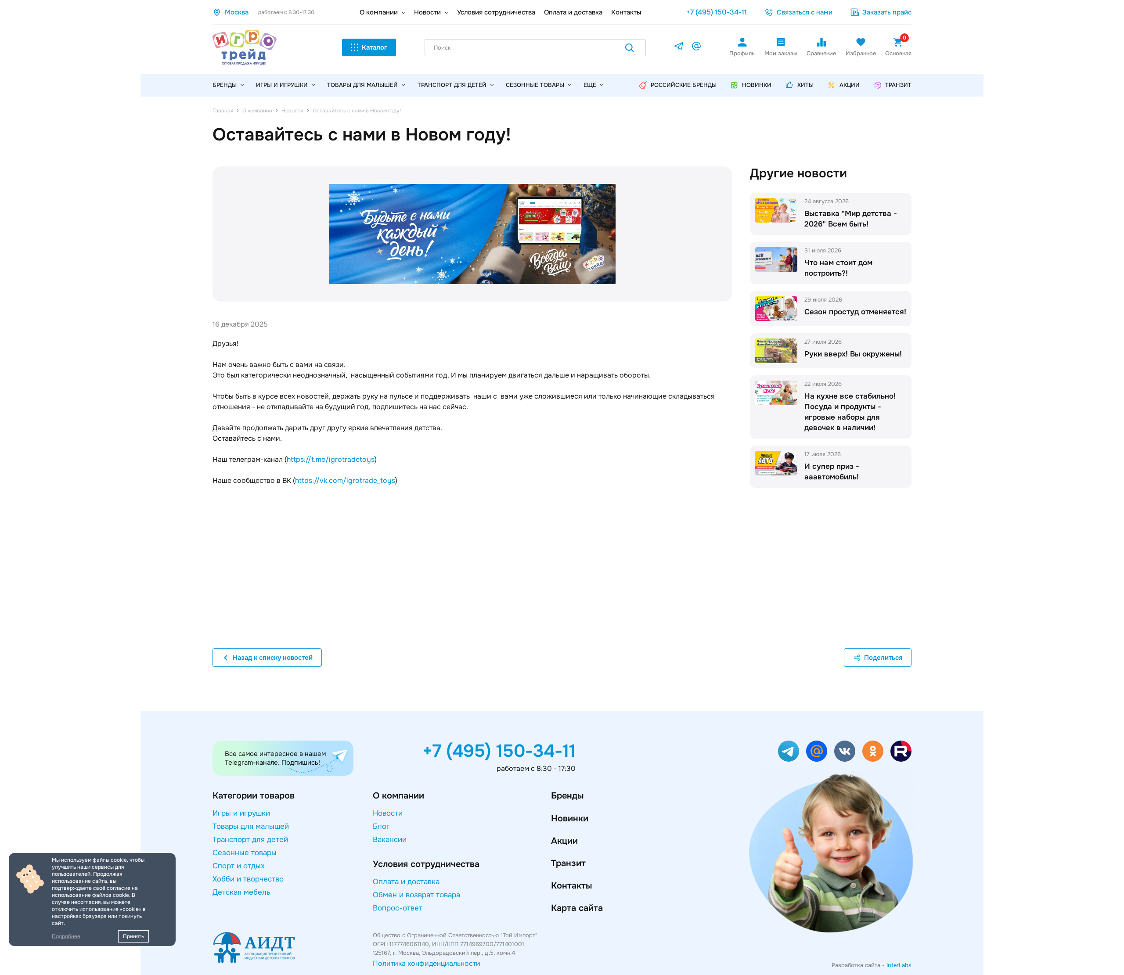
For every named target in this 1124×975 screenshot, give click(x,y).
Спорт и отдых (239, 866)
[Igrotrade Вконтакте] (844, 751)
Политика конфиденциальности (426, 963)
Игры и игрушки (282, 85)
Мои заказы (780, 53)
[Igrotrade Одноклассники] (872, 751)
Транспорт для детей (452, 85)
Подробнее (66, 936)
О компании (379, 12)
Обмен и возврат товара (416, 894)
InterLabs (898, 965)
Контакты (626, 12)
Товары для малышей (362, 85)
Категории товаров (254, 795)
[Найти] (630, 49)
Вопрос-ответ (397, 908)
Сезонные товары (535, 85)
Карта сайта (577, 908)
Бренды (567, 795)
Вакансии (390, 839)
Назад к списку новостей (273, 657)
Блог (381, 826)
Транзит (568, 863)
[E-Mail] (696, 48)
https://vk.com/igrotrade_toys (345, 480)
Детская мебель (241, 892)
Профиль (742, 53)
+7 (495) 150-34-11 (716, 12)
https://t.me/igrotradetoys (331, 459)
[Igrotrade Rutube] (900, 751)
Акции (564, 840)
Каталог (374, 47)
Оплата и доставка (573, 12)
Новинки (569, 818)
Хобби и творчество (248, 879)
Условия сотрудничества (496, 12)
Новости (427, 12)
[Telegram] (678, 48)
